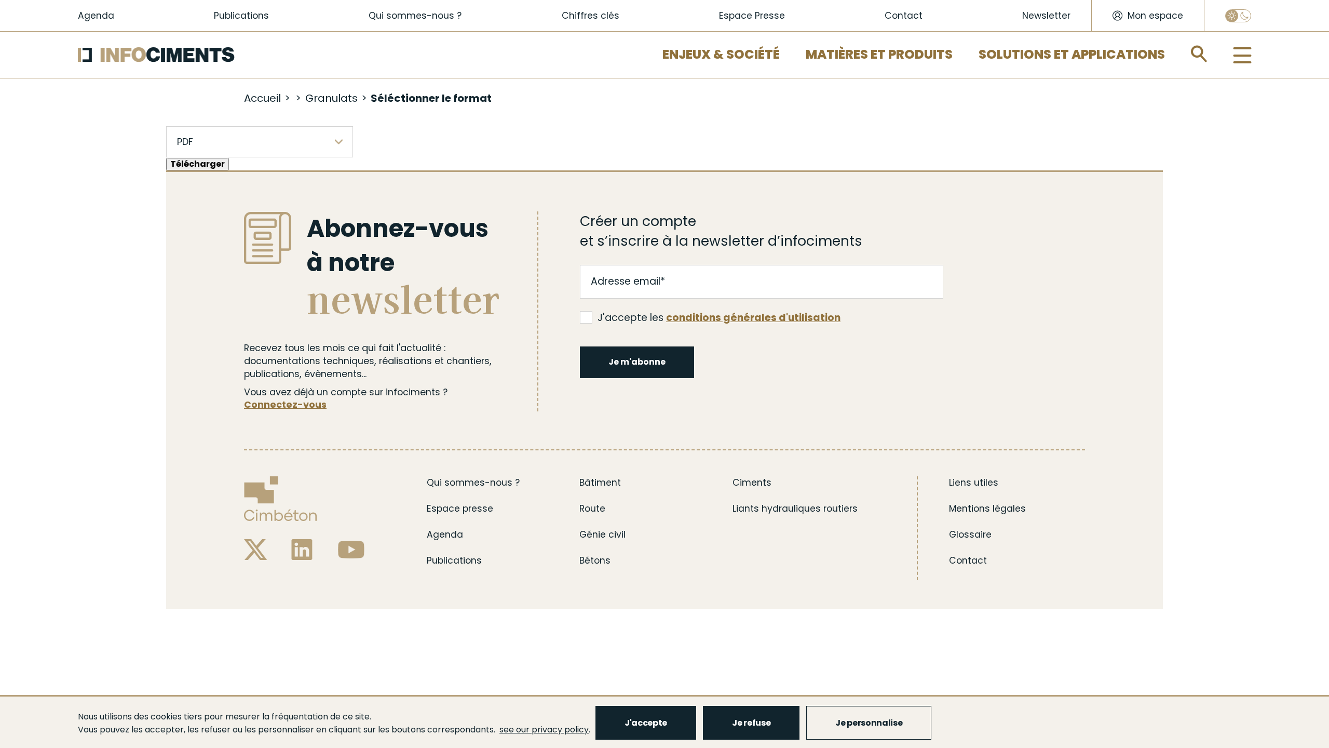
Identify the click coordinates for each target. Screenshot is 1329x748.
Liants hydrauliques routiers (795, 508)
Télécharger (197, 164)
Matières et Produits (879, 54)
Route (592, 508)
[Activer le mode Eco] (1238, 15)
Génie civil (602, 534)
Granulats (331, 98)
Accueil (262, 98)
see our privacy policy (544, 730)
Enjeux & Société (721, 54)
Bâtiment (600, 482)
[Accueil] (156, 54)
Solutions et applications (1072, 54)
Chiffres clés (590, 15)
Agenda (96, 15)
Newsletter (1046, 15)
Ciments (752, 482)
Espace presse (460, 508)
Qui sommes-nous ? (415, 15)
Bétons (595, 560)
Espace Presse (752, 15)
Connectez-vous (285, 404)
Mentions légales (987, 508)
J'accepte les (719, 318)
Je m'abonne (637, 362)
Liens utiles (973, 482)
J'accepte (646, 723)
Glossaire (970, 534)
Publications (241, 15)
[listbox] (259, 141)
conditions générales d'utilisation (753, 318)
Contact (904, 15)
